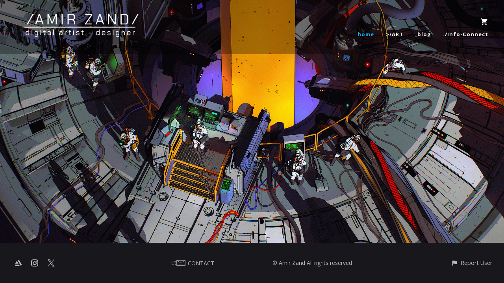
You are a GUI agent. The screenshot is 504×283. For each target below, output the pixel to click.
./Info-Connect (465, 34)
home (366, 34)
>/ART (394, 34)
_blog (423, 34)
